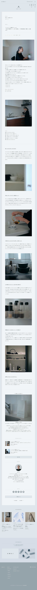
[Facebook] (14, 492)
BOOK (9, 578)
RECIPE (9, 574)
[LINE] (21, 492)
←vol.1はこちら (7, 85)
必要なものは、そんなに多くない (10, 139)
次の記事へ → (21, 500)
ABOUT (8, 567)
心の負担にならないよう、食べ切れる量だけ (12, 136)
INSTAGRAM (33, 567)
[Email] (23, 492)
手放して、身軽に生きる (14, 444)
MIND (6, 16)
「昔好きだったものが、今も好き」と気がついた (12, 135)
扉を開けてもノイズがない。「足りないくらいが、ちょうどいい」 (7, 526)
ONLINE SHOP (30, 1)
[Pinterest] (18, 492)
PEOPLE (9, 576)
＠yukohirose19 (20, 480)
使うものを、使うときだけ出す (10, 132)
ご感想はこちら (18, 496)
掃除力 (29, 525)
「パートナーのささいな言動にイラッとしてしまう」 (18, 525)
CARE (9, 572)
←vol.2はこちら (7, 86)
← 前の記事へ (16, 500)
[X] (16, 492)
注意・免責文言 (25, 585)
